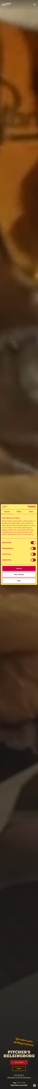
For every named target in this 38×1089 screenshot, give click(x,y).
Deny (19, 580)
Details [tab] (19, 511)
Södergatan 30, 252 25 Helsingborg (19, 1077)
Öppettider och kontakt (19, 1085)
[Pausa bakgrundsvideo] (34, 1085)
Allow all (19, 568)
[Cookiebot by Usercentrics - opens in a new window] (28, 507)
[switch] (33, 548)
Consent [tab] (7, 511)
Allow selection (19, 574)
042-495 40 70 (19, 1075)
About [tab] (31, 511)
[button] (34, 4)
